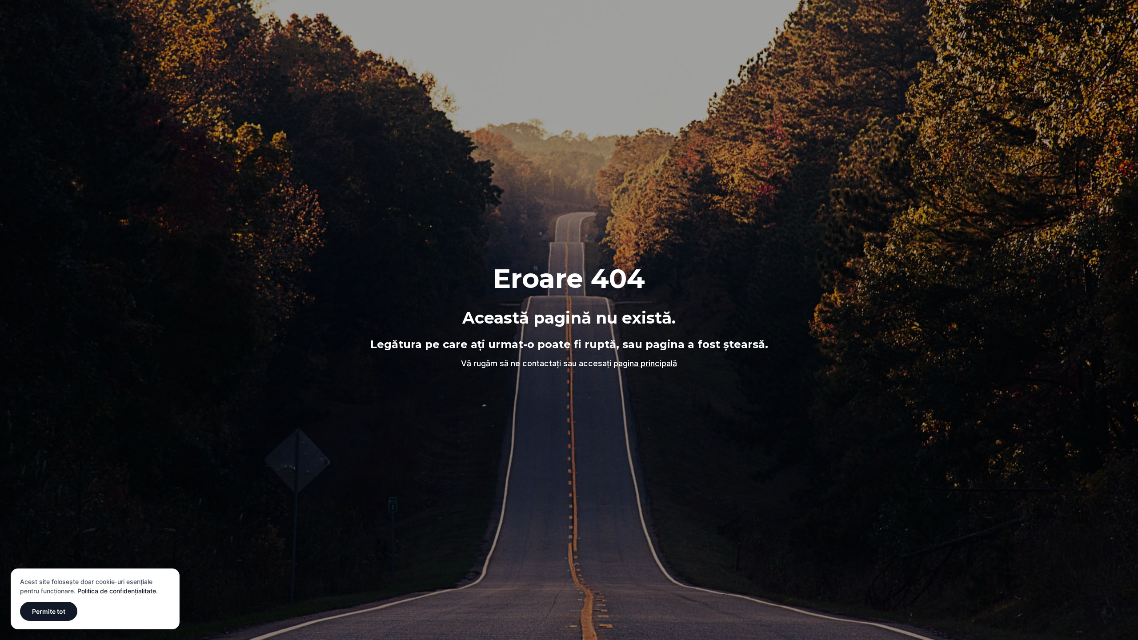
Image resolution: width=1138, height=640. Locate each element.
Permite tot (48, 611)
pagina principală (645, 363)
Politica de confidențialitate (116, 591)
